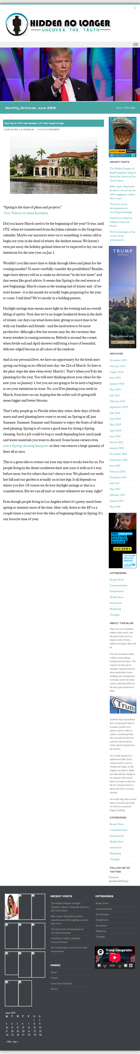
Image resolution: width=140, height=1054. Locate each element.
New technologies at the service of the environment (122, 235)
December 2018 (118, 453)
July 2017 (115, 483)
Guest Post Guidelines (62, 983)
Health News (116, 597)
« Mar (8, 1041)
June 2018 (115, 465)
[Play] (99, 965)
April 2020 (116, 430)
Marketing (115, 608)
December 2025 (118, 360)
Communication (118, 585)
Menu (70, 45)
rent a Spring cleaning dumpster (26, 446)
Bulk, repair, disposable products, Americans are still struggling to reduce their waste (70, 920)
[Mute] (125, 965)
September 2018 (118, 459)
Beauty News (117, 579)
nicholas (29, 129)
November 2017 (118, 477)
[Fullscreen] (130, 965)
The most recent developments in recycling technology (121, 208)
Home (119, 107)
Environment (117, 591)
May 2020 (115, 424)
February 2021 (117, 401)
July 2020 (115, 413)
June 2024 (115, 377)
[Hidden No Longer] (58, 24)
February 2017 (117, 495)
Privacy (54, 989)
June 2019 (115, 436)
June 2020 (115, 418)
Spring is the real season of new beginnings (34, 123)
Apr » (15, 1041)
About (54, 972)
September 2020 (119, 407)
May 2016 (115, 506)
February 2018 (117, 471)
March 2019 (116, 442)
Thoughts (53, 129)
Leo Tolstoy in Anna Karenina (26, 213)
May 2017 (115, 489)
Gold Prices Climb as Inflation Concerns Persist (121, 222)
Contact (54, 977)
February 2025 (117, 366)
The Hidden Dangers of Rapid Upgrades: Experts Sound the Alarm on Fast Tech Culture (70, 907)
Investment (116, 603)
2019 (126, 107)
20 (23, 1031)
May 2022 (115, 389)
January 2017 (117, 500)
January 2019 (117, 448)
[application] (115, 957)
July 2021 (115, 395)
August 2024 (116, 371)
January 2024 (117, 383)
